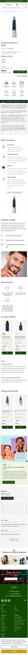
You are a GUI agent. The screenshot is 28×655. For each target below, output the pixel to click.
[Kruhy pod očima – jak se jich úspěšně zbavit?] (14, 449)
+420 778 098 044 (15, 593)
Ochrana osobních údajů (19, 623)
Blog (4, 464)
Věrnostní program (18, 627)
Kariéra (2, 622)
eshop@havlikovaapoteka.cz (15, 596)
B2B (15, 630)
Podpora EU (3, 630)
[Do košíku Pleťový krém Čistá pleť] (20, 427)
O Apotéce (3, 617)
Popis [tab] (3, 101)
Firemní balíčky (17, 629)
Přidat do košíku (21, 71)
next (26, 337)
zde (22, 643)
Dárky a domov (4, 611)
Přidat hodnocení (7, 498)
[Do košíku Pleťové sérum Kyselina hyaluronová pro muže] (20, 353)
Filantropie (3, 629)
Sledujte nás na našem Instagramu (14, 552)
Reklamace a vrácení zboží (19, 620)
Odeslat (20, 578)
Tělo (15, 608)
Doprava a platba (17, 618)
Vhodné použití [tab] (9, 101)
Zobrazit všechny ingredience (14, 192)
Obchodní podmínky (18, 617)
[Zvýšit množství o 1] (26, 67)
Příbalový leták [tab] (17, 101)
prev (1, 337)
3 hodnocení (10, 48)
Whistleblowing (4, 627)
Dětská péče (16, 610)
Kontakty (3, 623)
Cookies (15, 625)
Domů (2, 606)
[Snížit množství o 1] (22, 67)
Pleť (15, 606)
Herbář (2, 625)
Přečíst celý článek (8, 482)
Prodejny (3, 618)
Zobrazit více (14, 539)
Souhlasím (14, 651)
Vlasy (2, 608)
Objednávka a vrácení (18, 622)
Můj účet (2, 636)
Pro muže (3, 610)
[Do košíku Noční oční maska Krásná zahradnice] (7, 427)
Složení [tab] (23, 101)
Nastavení (14, 646)
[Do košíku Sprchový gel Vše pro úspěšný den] (7, 353)
